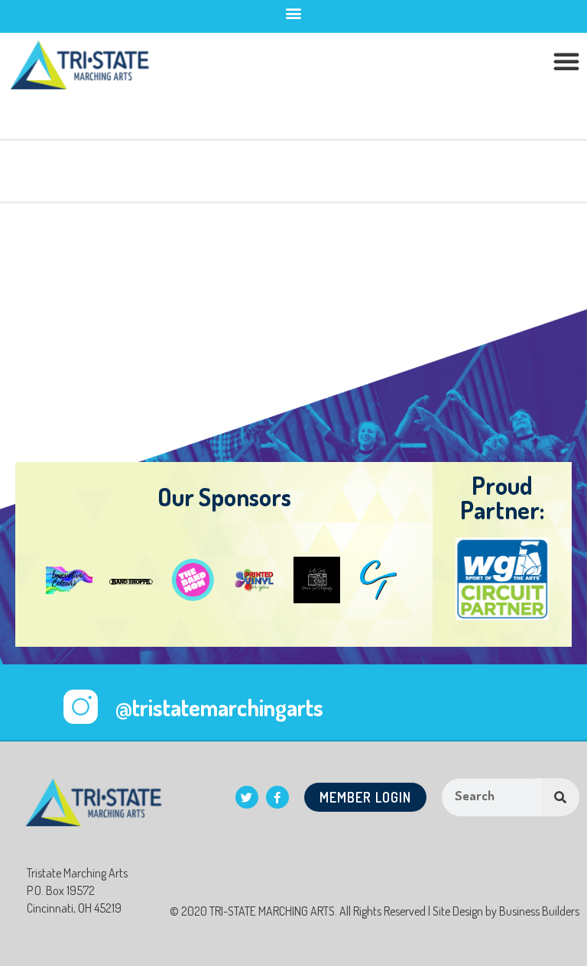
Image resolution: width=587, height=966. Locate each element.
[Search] (560, 797)
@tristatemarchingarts (219, 707)
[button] (293, 12)
